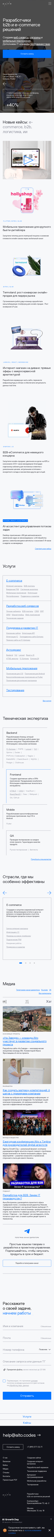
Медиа (5, 1469)
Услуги (27, 1416)
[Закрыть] (51, 1519)
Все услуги (47, 701)
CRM (36, 611)
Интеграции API (28, 633)
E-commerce (14, 580)
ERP (42, 611)
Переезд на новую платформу (18, 936)
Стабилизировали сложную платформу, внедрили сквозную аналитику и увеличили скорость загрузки (23, 95)
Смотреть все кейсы (43, 549)
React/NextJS (15, 794)
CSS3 (21, 791)
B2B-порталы (29, 586)
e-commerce (27, 24)
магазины (35, 37)
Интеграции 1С (12, 637)
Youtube (44, 990)
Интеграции (32, 593)
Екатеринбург (32, 1501)
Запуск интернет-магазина (17, 929)
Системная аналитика (29, 589)
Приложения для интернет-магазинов (21, 681)
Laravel (22, 655)
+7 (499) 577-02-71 (34, 1447)
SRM (8, 615)
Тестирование (15, 690)
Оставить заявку (27, 54)
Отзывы (6, 1473)
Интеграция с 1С (12, 932)
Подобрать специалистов (41, 859)
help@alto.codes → (22, 1435)
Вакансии (6, 1461)
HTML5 (13, 791)
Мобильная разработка (36, 1481)
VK (50, 990)
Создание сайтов (34, 1458)
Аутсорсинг (13, 649)
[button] (4, 84)
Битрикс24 (34, 659)
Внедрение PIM (12, 589)
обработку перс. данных (19, 1385)
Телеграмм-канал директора (28, 990)
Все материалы (45, 993)
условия (34, 1381)
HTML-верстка (12, 659)
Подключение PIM (13, 940)
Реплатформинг (12, 596)
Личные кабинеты (13, 611)
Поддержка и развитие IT (22, 627)
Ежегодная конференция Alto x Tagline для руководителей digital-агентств (27, 1143)
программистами (40, 43)
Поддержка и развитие (30, 596)
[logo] (6, 3)
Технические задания (15, 618)
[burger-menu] (49, 3)
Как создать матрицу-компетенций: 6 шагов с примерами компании (26, 1092)
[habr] (37, 1001)
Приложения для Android (35, 674)
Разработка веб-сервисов (22, 605)
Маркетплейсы (18, 615)
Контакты (6, 1476)
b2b (6, 24)
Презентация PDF (10, 1480)
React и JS (30, 655)
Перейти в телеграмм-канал (27, 1263)
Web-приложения (32, 615)
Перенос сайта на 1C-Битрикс (18, 640)
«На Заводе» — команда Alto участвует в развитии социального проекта (25, 1041)
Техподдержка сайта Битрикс (31, 637)
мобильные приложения (16, 40)
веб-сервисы (21, 37)
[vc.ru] (13, 1001)
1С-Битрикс (24, 659)
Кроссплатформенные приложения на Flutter (24, 677)
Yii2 (15, 655)
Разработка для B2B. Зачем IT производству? (21, 1196)
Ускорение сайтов (13, 633)
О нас (5, 1458)
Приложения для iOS (14, 674)
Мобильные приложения (16, 593)
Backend (9, 655)
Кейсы (27, 1422)
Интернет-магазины (14, 586)
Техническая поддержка (37, 1471)
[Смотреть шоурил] (27, 160)
